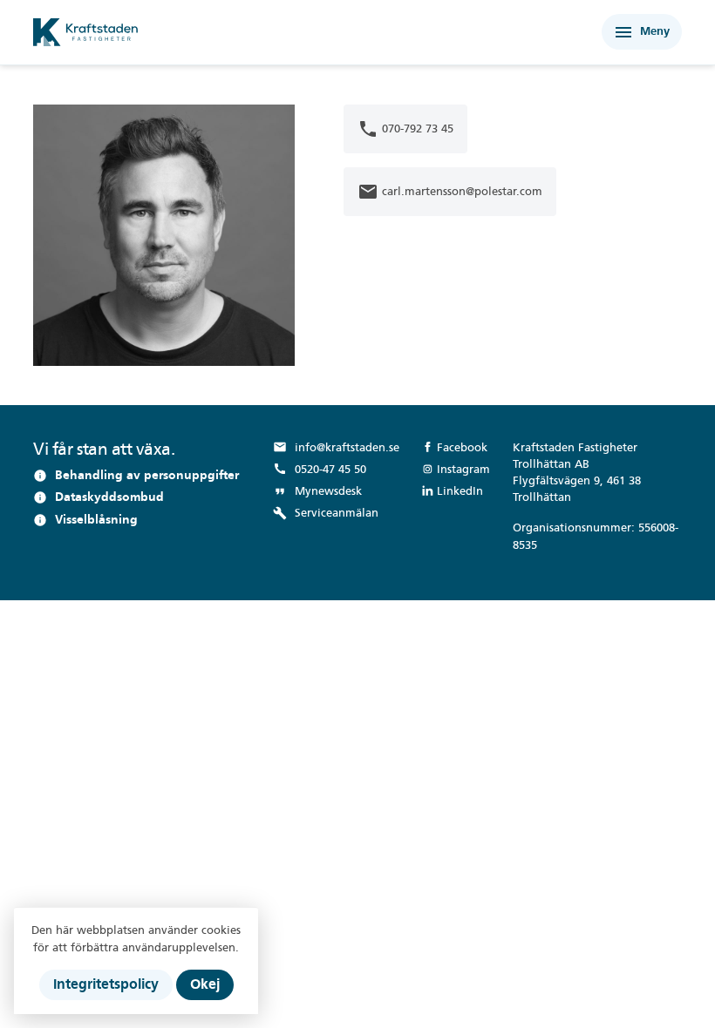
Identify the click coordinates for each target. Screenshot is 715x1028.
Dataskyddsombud (109, 497)
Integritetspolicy (106, 984)
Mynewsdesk (317, 491)
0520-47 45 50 (319, 469)
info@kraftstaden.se (336, 447)
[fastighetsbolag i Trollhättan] (227, 32)
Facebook (462, 447)
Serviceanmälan (325, 513)
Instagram (463, 469)
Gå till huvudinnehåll (89, 15)
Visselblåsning (96, 519)
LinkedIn (460, 490)
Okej (205, 984)
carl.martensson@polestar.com (450, 191)
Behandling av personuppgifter (147, 475)
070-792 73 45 (405, 128)
